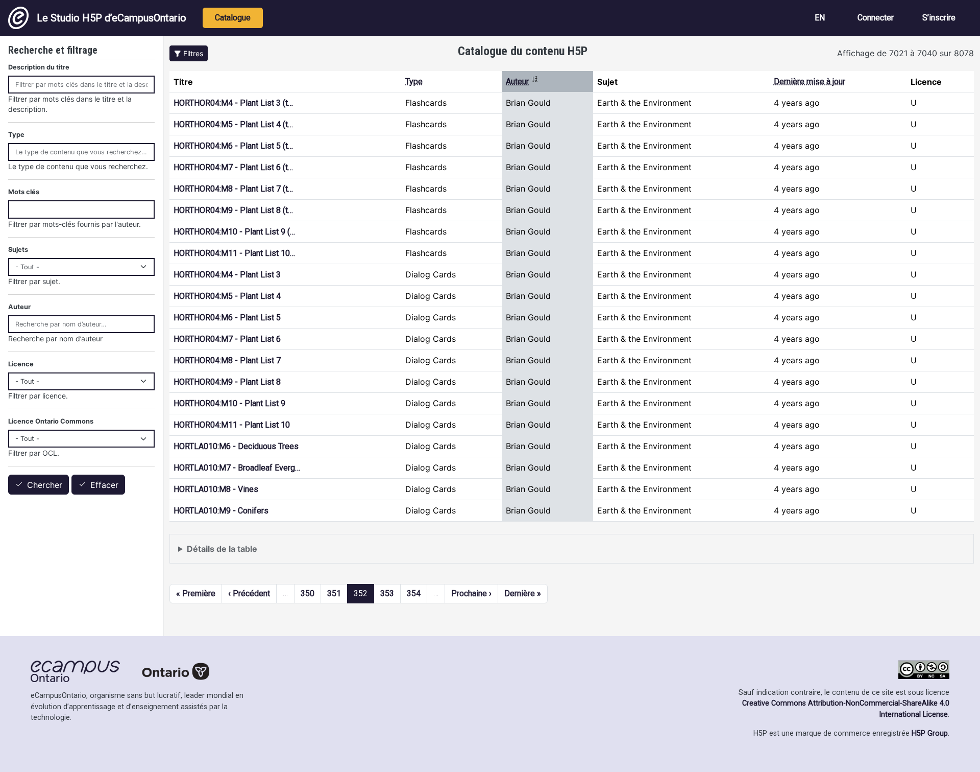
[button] (188, 53)
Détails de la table (222, 549)
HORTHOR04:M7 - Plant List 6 (227, 339)
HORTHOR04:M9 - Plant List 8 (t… (233, 210)
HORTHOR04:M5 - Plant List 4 (227, 296)
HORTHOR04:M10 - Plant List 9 (229, 403)
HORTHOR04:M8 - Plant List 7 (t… (233, 189)
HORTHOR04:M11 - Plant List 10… (234, 253)
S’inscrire (938, 17)
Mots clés (23, 192)
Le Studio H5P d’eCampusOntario (111, 18)
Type (414, 81)
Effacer (104, 485)
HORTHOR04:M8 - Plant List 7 (227, 360)
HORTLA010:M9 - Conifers (221, 511)
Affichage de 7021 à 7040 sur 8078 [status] (905, 53)
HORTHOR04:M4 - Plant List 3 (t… (233, 103)
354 (414, 593)
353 (387, 593)
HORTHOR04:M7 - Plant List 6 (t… (233, 167)
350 (307, 593)
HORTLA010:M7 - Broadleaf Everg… (237, 468)
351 (334, 593)
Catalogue (233, 17)
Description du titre (38, 67)
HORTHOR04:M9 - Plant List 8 (227, 382)
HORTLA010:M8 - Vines (216, 489)
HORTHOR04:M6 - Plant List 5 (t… (233, 146)
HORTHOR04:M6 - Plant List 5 (227, 317)
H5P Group (930, 733)
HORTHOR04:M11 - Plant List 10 (232, 425)
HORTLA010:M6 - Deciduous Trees (236, 446)
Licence (21, 364)
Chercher (44, 485)
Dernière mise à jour (809, 81)
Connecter (875, 17)
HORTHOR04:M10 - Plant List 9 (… (234, 232)
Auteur (522, 81)
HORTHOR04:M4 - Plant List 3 (227, 274)
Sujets (18, 249)
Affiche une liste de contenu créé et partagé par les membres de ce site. (315, 554)
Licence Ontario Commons (50, 421)
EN (820, 17)
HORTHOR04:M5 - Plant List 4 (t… (233, 124)
